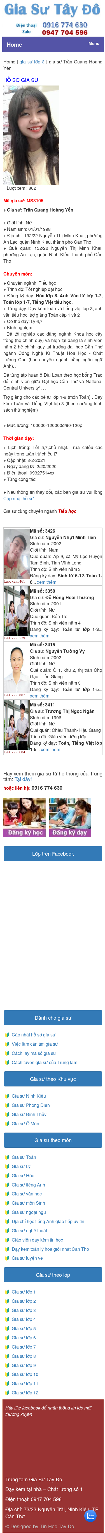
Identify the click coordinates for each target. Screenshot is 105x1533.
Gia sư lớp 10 (24, 1374)
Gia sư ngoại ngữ (28, 1212)
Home (14, 44)
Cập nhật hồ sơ (18, 498)
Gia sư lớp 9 (23, 1365)
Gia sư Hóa (22, 1175)
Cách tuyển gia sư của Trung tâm (44, 1062)
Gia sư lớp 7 (23, 1347)
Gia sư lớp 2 (23, 1301)
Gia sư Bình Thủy (28, 1114)
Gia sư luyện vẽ (27, 1258)
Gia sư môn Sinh (27, 1203)
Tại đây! (23, 778)
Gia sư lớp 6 (23, 1337)
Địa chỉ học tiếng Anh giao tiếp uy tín (47, 1221)
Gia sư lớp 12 (24, 1392)
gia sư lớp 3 (32, 61)
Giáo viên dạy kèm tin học (37, 1240)
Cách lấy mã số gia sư (33, 1053)
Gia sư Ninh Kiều (28, 1096)
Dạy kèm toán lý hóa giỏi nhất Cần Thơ (50, 1249)
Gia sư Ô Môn (24, 1123)
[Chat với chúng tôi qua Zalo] (90, 1515)
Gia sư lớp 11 (24, 1383)
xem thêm (46, 582)
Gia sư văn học (26, 1193)
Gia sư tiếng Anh (27, 1184)
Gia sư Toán (23, 1157)
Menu (93, 43)
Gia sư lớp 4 (23, 1319)
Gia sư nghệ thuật (29, 1230)
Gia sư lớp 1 (23, 1291)
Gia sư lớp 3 (23, 1310)
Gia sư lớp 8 (23, 1356)
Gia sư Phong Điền (30, 1105)
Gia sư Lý (20, 1166)
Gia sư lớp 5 (23, 1328)
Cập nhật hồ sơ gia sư (33, 1034)
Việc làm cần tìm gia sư (34, 1044)
